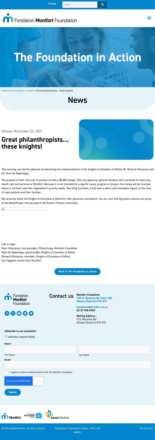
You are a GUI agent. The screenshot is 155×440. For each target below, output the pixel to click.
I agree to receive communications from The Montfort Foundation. (41, 372)
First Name (10, 354)
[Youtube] (19, 313)
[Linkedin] (25, 313)
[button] (149, 18)
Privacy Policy (146, 428)
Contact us (61, 296)
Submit (13, 392)
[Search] (102, 5)
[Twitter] (31, 313)
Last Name (84, 354)
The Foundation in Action (22, 90)
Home (4, 90)
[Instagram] (13, 313)
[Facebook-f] (7, 313)
